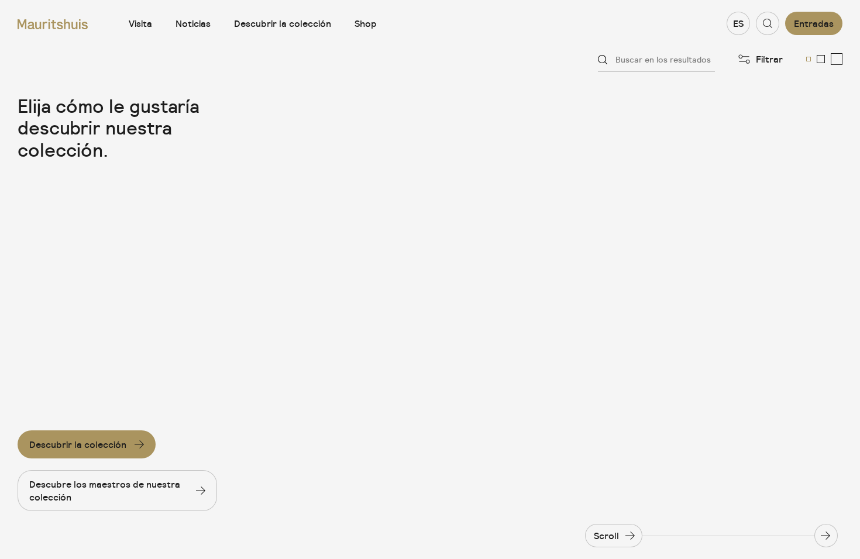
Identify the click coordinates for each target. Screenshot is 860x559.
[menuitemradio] (808, 59)
